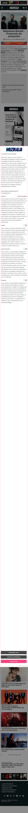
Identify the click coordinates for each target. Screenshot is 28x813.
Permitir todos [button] (14, 661)
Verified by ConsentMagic (22, 665)
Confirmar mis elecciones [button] (13, 657)
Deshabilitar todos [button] (14, 652)
